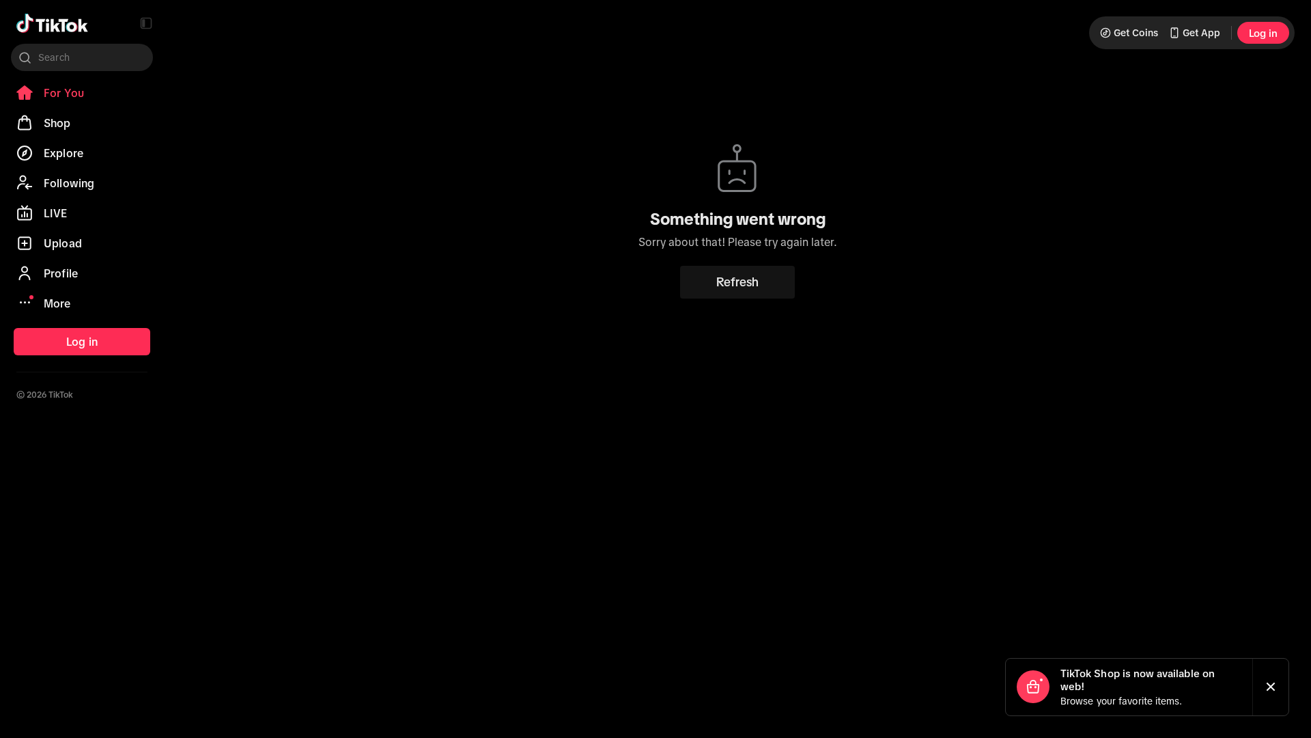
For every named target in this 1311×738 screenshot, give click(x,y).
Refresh (737, 282)
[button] (146, 23)
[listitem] (82, 93)
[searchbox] (82, 57)
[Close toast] (1270, 687)
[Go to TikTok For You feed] (52, 23)
